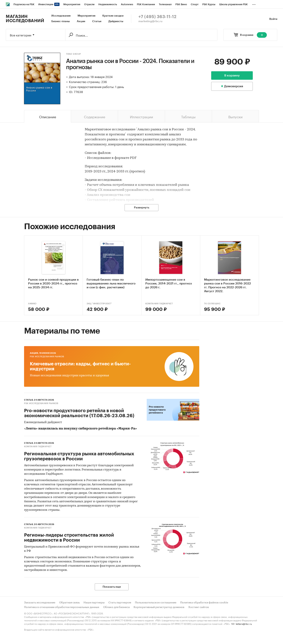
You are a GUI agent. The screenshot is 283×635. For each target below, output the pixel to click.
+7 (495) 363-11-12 (157, 17)
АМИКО (32, 304)
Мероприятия (86, 15)
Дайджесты (115, 21)
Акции (81, 21)
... (254, 4)
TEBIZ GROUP (73, 54)
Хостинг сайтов (198, 607)
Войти (273, 19)
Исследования (60, 15)
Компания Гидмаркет (159, 304)
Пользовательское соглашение (155, 602)
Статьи (96, 21)
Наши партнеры (94, 602)
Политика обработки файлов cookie (204, 602)
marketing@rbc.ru (150, 21)
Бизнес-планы (60, 21)
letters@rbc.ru (244, 623)
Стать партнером (119, 602)
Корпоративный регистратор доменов (159, 607)
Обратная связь (69, 602)
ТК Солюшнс (212, 304)
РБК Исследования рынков (47, 357)
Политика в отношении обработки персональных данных (61, 607)
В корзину (232, 75)
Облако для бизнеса (116, 607)
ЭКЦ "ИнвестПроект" (99, 304)
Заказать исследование (39, 602)
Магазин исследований (25, 18)
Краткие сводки (112, 15)
